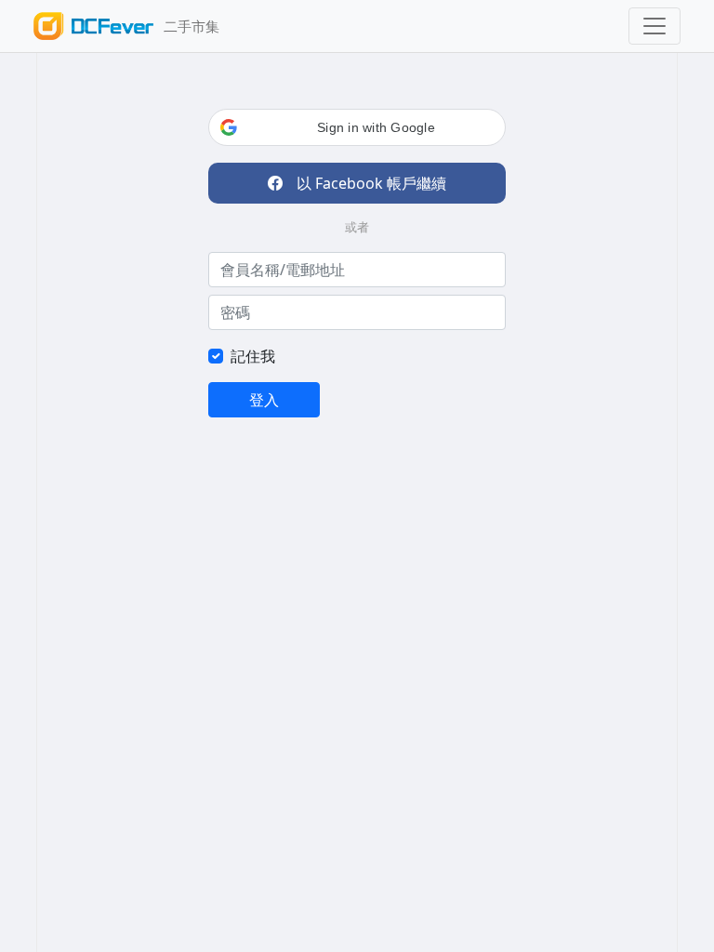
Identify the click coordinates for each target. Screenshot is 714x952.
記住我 (253, 356)
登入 (264, 400)
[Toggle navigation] (654, 26)
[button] (357, 127)
